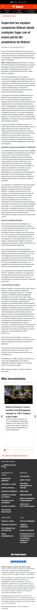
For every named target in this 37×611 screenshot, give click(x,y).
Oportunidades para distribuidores (8, 529)
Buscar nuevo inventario (6, 480)
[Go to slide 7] (23, 450)
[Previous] (2, 416)
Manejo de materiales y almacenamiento (27, 499)
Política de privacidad (27, 521)
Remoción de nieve (26, 495)
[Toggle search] (34, 7)
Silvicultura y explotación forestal (27, 505)
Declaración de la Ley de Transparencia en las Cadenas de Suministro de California (27, 538)
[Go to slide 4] (14, 450)
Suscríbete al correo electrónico (8, 496)
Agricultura (24, 491)
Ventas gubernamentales (7, 535)
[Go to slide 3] (11, 450)
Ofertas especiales (7, 488)
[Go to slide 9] (29, 450)
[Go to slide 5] (17, 450)
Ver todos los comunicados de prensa (14, 456)
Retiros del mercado (27, 530)
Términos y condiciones (24, 526)
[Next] (34, 416)
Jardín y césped (25, 480)
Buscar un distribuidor (9, 491)
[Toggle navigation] (3, 7)
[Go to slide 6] (20, 450)
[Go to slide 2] (8, 450)
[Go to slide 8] (26, 450)
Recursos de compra (8, 506)
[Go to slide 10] (32, 450)
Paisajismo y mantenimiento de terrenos (26, 486)
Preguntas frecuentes (9, 525)
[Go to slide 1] (5, 450)
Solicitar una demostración (6, 511)
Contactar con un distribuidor (7, 502)
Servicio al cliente (7, 521)
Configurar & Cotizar (8, 484)
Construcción (24, 476)
